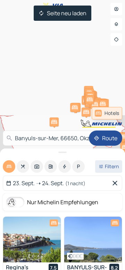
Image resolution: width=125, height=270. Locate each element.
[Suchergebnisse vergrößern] (62, 152)
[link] (107, 113)
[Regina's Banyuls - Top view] (32, 239)
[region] (32, 239)
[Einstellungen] (116, 24)
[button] (86, 112)
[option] (9, 166)
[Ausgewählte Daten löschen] (116, 183)
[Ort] (116, 39)
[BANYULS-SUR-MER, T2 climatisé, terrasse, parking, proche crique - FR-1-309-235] (93, 239)
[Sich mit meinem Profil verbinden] (116, 9)
